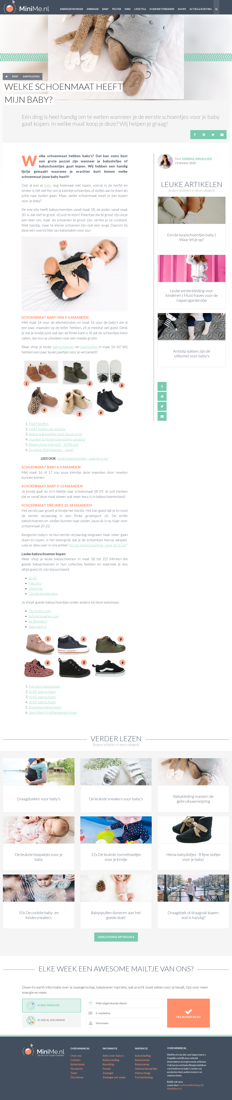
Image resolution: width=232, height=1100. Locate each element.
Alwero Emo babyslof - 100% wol (53, 444)
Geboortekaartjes (146, 1068)
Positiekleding (144, 1077)
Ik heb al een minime (51, 1020)
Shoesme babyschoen (45, 707)
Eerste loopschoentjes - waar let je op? (82, 458)
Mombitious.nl (174, 1088)
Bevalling (108, 1064)
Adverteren (77, 1064)
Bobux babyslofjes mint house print (55, 434)
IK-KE (33, 578)
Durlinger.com (40, 611)
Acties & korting (201, 9)
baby (47, 185)
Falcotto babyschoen (44, 686)
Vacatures (76, 1068)
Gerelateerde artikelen (115, 936)
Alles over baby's (113, 1055)
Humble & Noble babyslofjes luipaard (57, 439)
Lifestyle (140, 9)
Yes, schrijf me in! (188, 1017)
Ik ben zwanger (48, 1005)
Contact (75, 1060)
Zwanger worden (71, 9)
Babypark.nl (38, 627)
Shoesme (36, 588)
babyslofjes (88, 347)
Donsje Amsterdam (43, 593)
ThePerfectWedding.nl (190, 1085)
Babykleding (31, 76)
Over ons (76, 1055)
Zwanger (93, 9)
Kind (128, 9)
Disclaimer (77, 1077)
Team (73, 1073)
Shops (182, 9)
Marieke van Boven (197, 158)
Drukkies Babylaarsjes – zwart (51, 450)
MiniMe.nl (29, 7)
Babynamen (142, 1060)
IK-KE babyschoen (42, 692)
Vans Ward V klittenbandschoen (53, 712)
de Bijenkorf (38, 621)
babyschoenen (63, 347)
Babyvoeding (111, 1060)
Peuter (116, 9)
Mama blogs (143, 1073)
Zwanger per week (114, 1077)
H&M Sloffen (39, 424)
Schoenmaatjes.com (44, 616)
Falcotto (35, 583)
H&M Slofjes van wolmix (47, 429)
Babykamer (142, 1064)
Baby (105, 9)
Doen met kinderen (162, 9)
